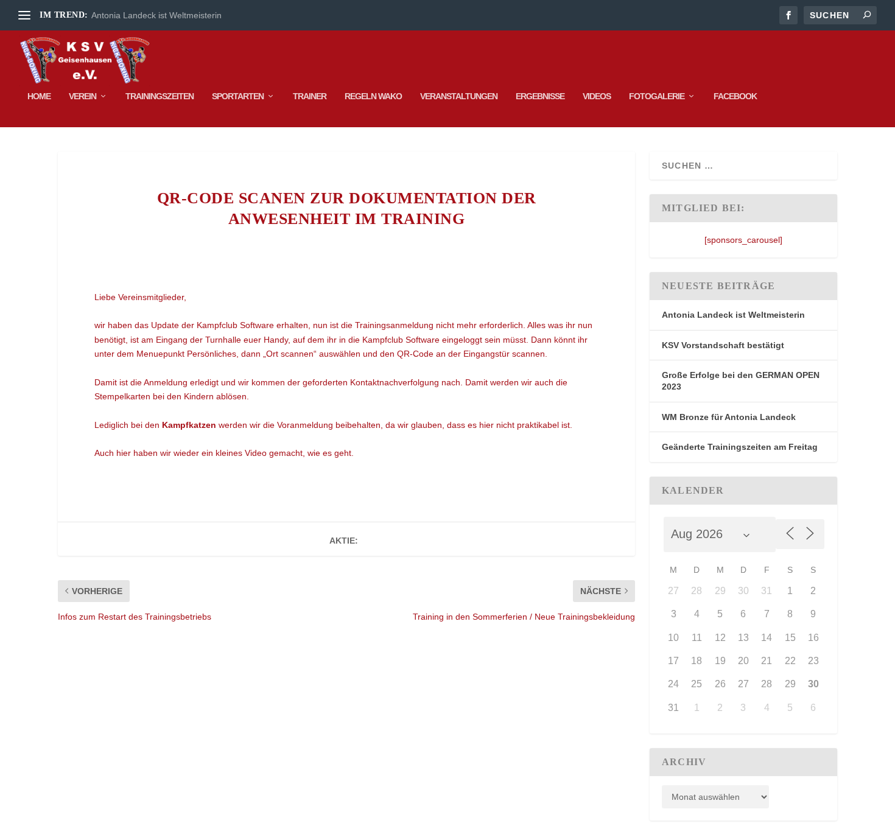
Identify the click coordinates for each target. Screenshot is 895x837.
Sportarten (238, 96)
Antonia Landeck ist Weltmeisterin (156, 15)
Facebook (735, 96)
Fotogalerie (656, 96)
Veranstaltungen (458, 96)
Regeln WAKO (373, 96)
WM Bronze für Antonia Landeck (729, 417)
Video (256, 453)
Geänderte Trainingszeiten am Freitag (740, 447)
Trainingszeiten (159, 96)
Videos (597, 96)
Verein (82, 96)
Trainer (309, 96)
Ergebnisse (540, 96)
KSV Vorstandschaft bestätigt (723, 345)
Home (39, 96)
